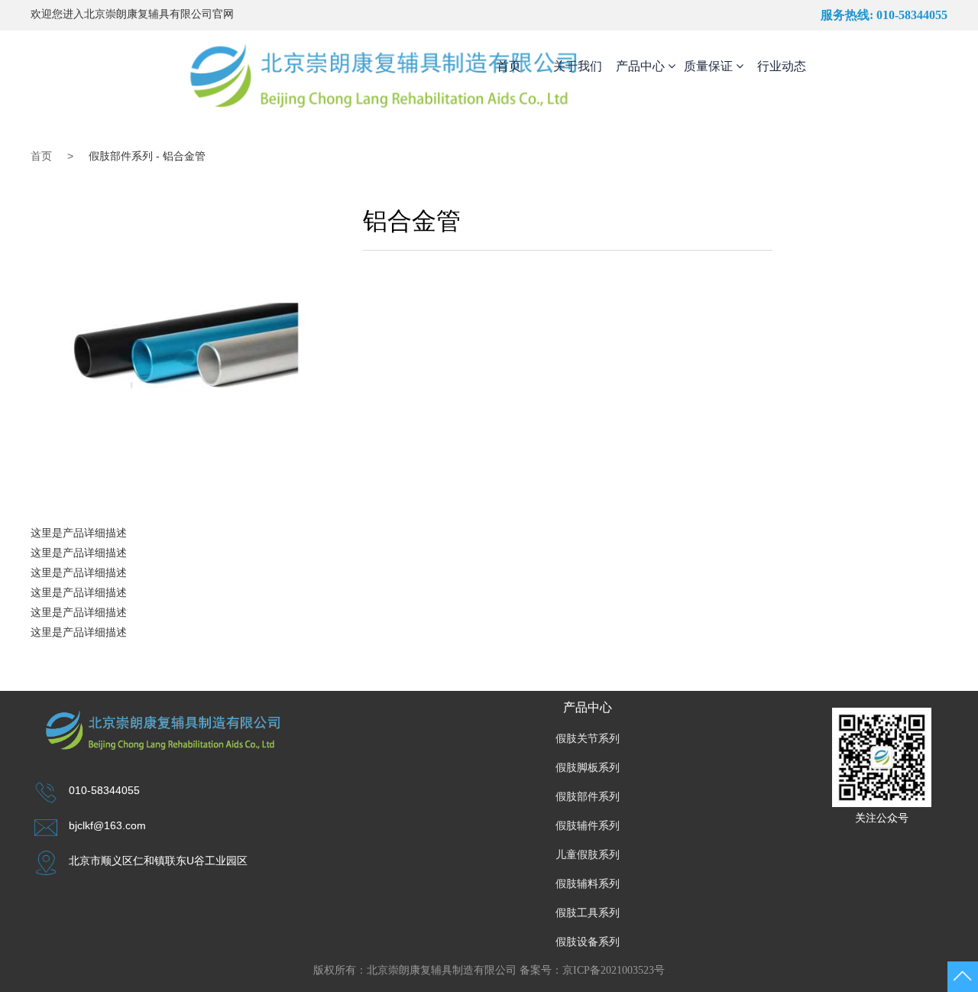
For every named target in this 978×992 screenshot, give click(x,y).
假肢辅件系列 (587, 826)
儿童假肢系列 (587, 855)
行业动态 (781, 66)
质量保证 (710, 66)
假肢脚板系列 (587, 767)
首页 (509, 66)
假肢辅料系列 (587, 884)
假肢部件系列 (587, 796)
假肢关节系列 (587, 738)
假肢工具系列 (587, 913)
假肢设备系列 (587, 942)
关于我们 (577, 66)
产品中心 (642, 66)
